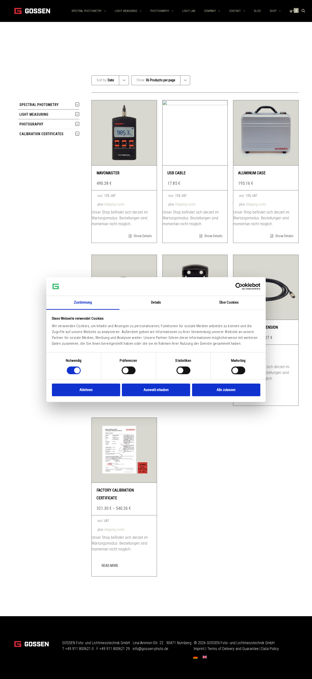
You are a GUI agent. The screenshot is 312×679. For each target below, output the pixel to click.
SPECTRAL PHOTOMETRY (86, 11)
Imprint (199, 648)
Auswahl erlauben (156, 390)
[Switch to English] (204, 657)
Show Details (142, 236)
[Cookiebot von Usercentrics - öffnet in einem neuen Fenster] (239, 286)
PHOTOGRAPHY (159, 11)
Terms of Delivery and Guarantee (233, 648)
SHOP (273, 11)
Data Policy (270, 648)
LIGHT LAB (188, 11)
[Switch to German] (195, 657)
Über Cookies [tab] (229, 302)
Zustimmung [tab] (83, 302)
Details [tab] (156, 302)
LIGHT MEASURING (126, 11)
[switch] (129, 370)
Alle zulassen (226, 390)
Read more (110, 565)
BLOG (257, 11)
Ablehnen (86, 390)
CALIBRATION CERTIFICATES (42, 134)
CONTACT (235, 11)
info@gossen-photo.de (150, 648)
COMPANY (210, 11)
